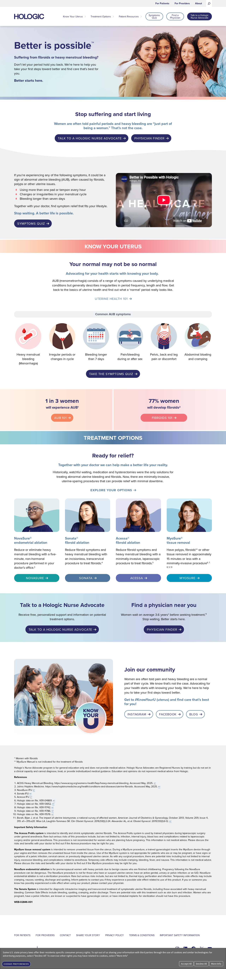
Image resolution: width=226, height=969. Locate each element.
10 (172, 567)
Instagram (136, 714)
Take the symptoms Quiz (111, 374)
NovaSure (35, 578)
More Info (216, 963)
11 (206, 614)
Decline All (201, 963)
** (196, 549)
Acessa (136, 578)
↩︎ (155, 783)
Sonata (85, 578)
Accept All (186, 963)
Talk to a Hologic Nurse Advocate (90, 138)
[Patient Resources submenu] (141, 16)
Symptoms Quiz (31, 223)
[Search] (209, 3)
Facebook (168, 714)
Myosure (187, 578)
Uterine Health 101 (111, 298)
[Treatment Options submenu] (113, 16)
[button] (16, 963)
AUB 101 (60, 418)
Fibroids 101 (162, 418)
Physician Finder (149, 138)
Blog (193, 714)
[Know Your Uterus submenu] (85, 16)
